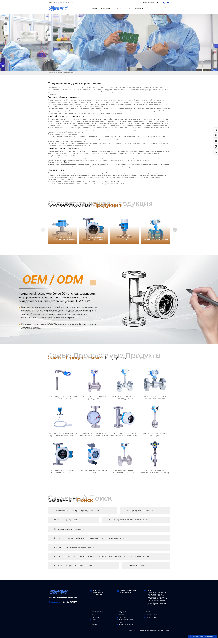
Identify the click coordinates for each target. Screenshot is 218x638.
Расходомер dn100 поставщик (139, 511)
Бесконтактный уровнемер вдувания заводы (74, 547)
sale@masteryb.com (151, 2)
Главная (51, 72)
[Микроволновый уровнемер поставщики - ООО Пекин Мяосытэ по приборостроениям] (58, 8)
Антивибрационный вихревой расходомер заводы (77, 511)
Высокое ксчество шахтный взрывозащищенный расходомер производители (89, 538)
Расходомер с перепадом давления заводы (73, 566)
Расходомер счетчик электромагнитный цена (128, 520)
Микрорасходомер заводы (66, 520)
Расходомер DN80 (136, 566)
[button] (175, 230)
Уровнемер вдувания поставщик (69, 529)
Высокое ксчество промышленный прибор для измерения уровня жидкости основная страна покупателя (101, 556)
